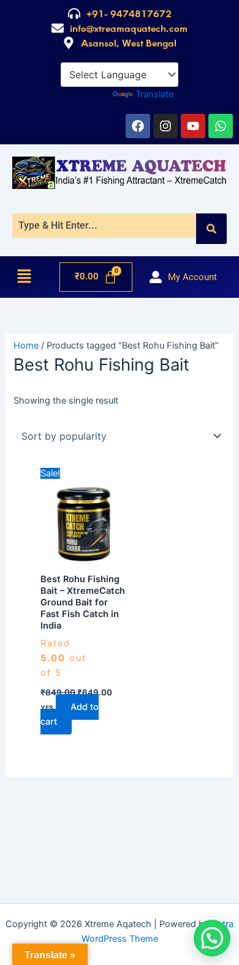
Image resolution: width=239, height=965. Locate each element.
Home (26, 345)
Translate (154, 94)
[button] (24, 277)
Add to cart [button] (69, 714)
